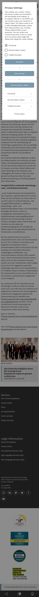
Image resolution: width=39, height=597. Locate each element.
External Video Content (17, 50)
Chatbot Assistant (15, 55)
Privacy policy (19, 114)
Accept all (19, 62)
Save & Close (20, 73)
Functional (12, 45)
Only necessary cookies (19, 85)
